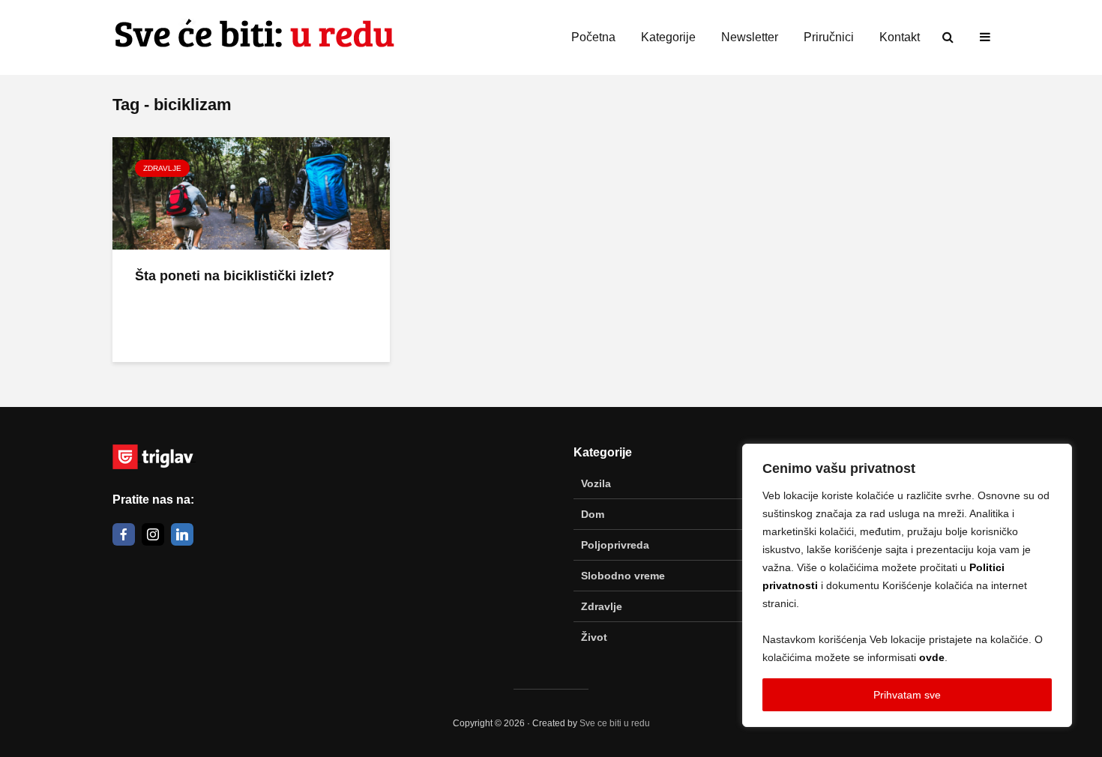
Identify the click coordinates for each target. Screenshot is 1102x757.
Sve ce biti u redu (614, 723)
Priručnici (829, 37)
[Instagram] (153, 534)
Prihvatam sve (907, 695)
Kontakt (899, 37)
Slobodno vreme (623, 576)
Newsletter (749, 37)
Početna (593, 37)
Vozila (596, 483)
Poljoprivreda (615, 545)
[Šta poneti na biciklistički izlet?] (251, 192)
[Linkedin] (182, 534)
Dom (592, 514)
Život (594, 637)
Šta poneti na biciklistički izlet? (234, 275)
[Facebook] (123, 534)
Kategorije (668, 37)
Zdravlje (162, 168)
